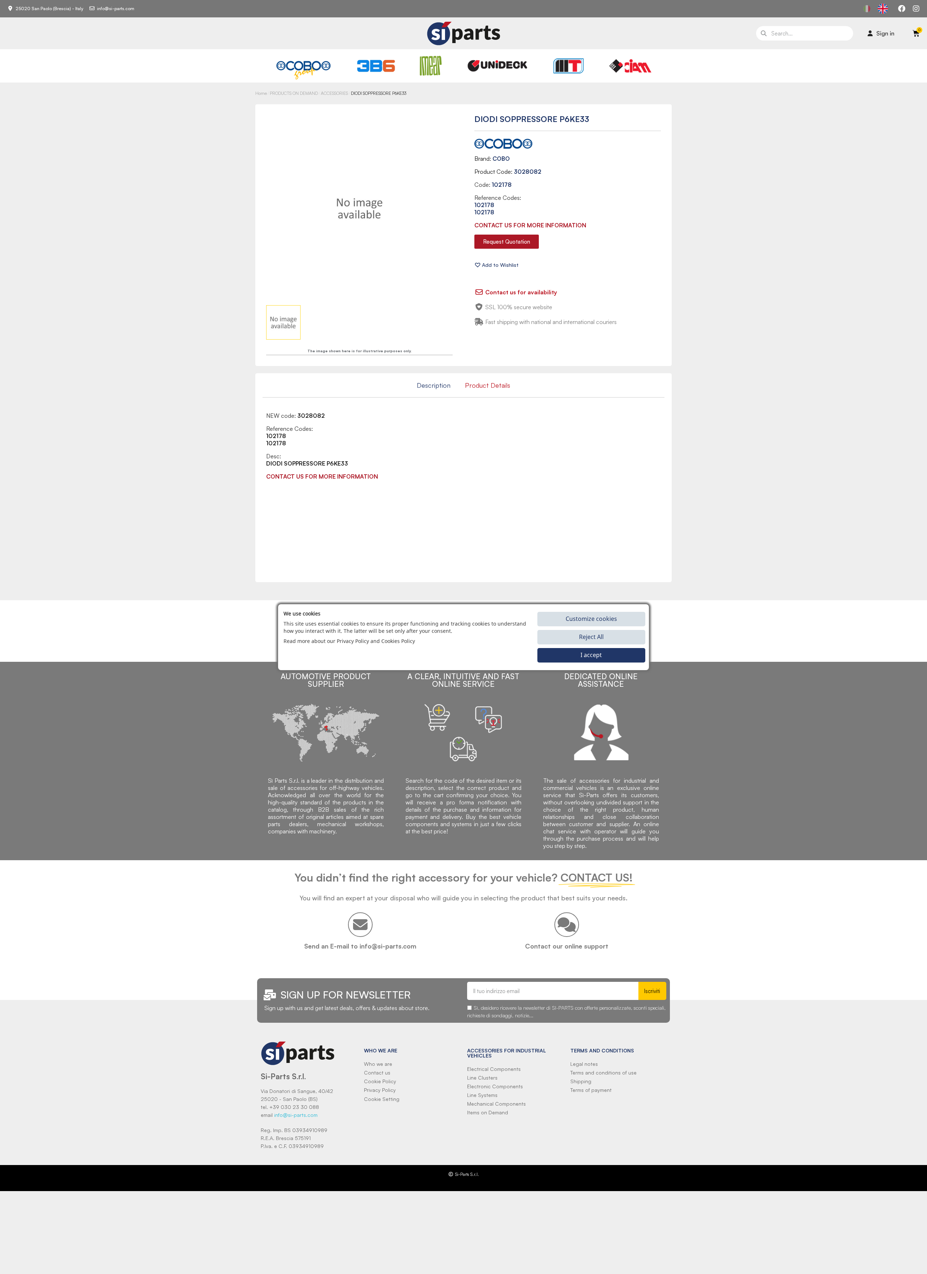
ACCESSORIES (334, 93)
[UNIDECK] (497, 66)
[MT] (568, 66)
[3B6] (376, 66)
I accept (591, 655)
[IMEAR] (430, 66)
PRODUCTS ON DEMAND (294, 93)
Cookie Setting (381, 1099)
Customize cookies (591, 619)
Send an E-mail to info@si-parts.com (360, 946)
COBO (501, 158)
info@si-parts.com (296, 1115)
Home (261, 93)
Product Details (487, 385)
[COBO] (303, 69)
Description (433, 385)
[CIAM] (630, 66)
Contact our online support (566, 946)
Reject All (591, 637)
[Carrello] (916, 33)
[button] (506, 242)
